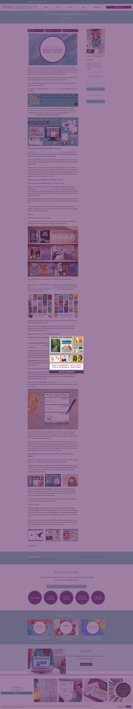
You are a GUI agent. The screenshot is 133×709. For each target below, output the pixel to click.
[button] (82, 336)
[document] (66, 354)
